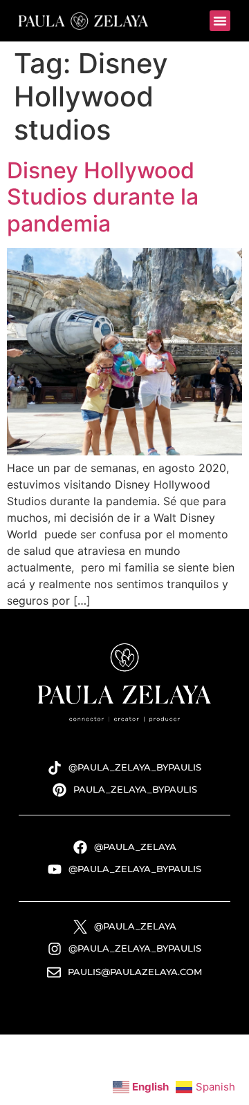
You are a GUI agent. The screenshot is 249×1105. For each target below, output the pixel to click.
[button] (220, 20)
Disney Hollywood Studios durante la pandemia (103, 197)
